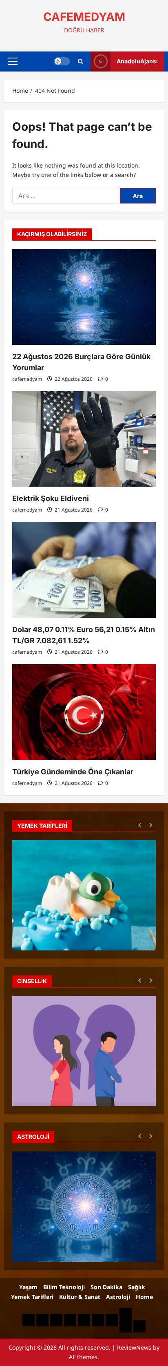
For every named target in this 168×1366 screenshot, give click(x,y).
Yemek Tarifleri (32, 1297)
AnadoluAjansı (137, 61)
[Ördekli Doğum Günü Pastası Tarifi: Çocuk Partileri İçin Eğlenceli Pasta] (84, 928)
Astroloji (118, 1297)
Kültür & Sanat (79, 1297)
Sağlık (136, 1287)
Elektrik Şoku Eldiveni (50, 498)
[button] (13, 61)
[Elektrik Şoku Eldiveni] (84, 439)
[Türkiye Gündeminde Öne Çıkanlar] (84, 712)
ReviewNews (134, 1347)
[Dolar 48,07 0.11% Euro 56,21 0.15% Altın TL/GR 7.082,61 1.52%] (84, 570)
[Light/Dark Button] (62, 61)
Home (144, 1297)
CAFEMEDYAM (84, 17)
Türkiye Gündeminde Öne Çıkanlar (72, 771)
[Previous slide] (140, 825)
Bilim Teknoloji (64, 1287)
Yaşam (28, 1287)
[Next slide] (151, 825)
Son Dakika (106, 1287)
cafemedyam (27, 379)
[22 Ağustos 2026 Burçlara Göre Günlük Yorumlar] (84, 297)
